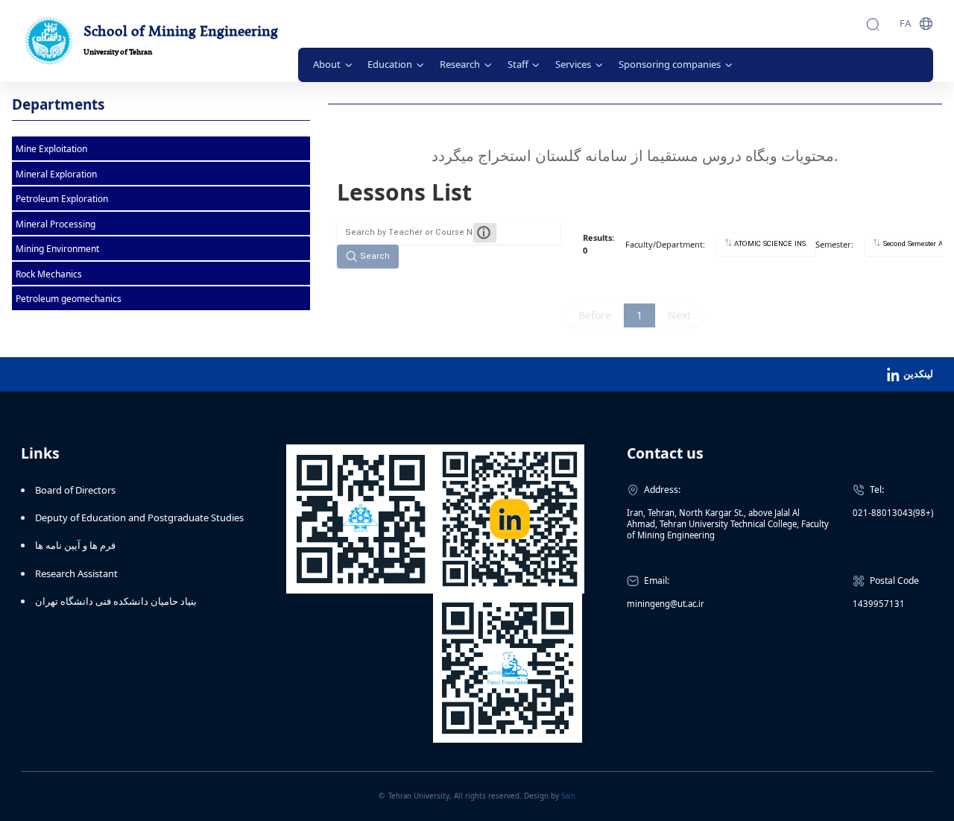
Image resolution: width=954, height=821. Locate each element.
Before (594, 315)
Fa (905, 23)
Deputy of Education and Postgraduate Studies (139, 517)
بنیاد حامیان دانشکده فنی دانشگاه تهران (116, 601)
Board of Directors (75, 490)
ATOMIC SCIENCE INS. (770, 244)
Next (679, 315)
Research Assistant (76, 573)
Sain (568, 796)
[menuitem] (333, 65)
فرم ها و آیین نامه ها (75, 545)
